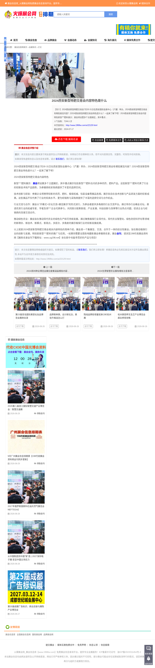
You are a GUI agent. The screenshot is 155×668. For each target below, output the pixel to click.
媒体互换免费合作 (65, 645)
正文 (40, 47)
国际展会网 (37, 634)
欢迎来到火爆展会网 (128, 3)
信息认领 (93, 645)
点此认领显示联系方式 (137, 140)
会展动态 (72, 40)
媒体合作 (146, 3)
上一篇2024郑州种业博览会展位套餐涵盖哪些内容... (47, 269)
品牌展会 (52, 40)
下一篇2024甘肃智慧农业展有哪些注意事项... (115, 269)
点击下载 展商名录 (67, 139)
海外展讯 (112, 40)
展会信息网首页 (20, 47)
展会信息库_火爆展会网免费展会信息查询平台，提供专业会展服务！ (40, 3)
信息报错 (98, 140)
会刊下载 (20, 326)
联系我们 (60, 159)
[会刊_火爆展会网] (41, 14)
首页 (15, 40)
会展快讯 (92, 40)
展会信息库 (10, 634)
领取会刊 (41, 413)
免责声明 (82, 645)
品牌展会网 (48, 634)
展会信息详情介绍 (29, 148)
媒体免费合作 (133, 40)
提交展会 (50, 645)
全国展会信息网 (24, 634)
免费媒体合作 (115, 140)
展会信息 (32, 40)
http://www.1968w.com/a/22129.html (81, 125)
